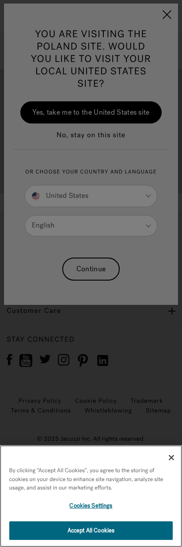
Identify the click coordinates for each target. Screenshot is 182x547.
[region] (91, 496)
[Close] (171, 457)
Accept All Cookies (91, 530)
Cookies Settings (90, 505)
